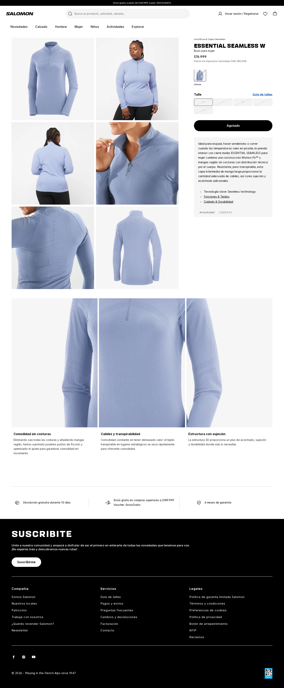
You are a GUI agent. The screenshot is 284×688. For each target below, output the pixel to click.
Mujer (79, 27)
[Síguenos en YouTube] (34, 657)
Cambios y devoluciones (118, 617)
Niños (95, 27)
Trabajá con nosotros (27, 617)
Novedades (18, 27)
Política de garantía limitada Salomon (217, 597)
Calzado (41, 27)
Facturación (109, 624)
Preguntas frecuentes (116, 610)
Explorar (138, 27)
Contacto (107, 630)
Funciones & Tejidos (217, 197)
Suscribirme (26, 562)
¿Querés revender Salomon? (33, 624)
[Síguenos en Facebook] (13, 657)
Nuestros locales (24, 603)
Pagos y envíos (111, 603)
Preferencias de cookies (208, 610)
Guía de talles (262, 94)
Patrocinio (19, 610)
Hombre (61, 27)
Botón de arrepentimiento (208, 624)
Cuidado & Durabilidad (218, 202)
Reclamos (196, 637)
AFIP (192, 630)
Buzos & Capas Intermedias (212, 39)
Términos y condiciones (207, 603)
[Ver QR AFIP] (268, 673)
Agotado (233, 126)
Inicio (196, 39)
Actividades (115, 27)
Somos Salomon (24, 597)
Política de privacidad (205, 617)
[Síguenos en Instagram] (24, 657)
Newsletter (20, 630)
